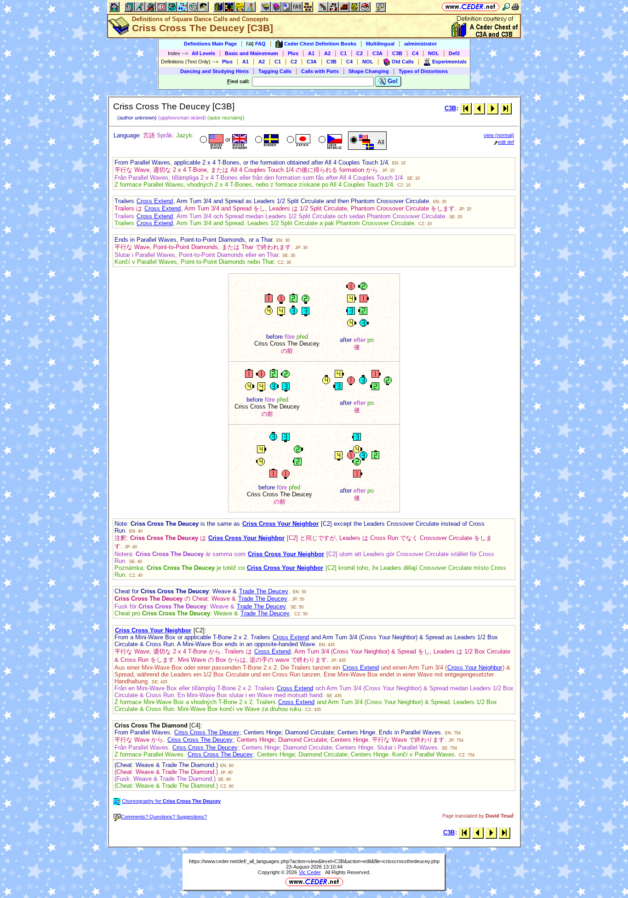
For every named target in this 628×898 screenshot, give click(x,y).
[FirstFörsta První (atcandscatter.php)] (466, 108)
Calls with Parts (320, 71)
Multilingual (380, 43)
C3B (397, 53)
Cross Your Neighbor (474, 667)
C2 (359, 53)
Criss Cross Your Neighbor (280, 523)
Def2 (454, 53)
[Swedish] (266, 140)
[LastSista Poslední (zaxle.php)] (506, 108)
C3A (377, 53)
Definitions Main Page (210, 43)
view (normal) (499, 135)
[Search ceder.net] (506, 6)
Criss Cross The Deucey (207, 732)
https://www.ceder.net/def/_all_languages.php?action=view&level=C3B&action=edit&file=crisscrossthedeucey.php (314, 861)
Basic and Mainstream (251, 53)
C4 (415, 53)
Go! (392, 81)
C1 (343, 53)
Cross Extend (155, 201)
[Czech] (329, 140)
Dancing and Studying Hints (214, 71)
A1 (311, 53)
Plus (293, 53)
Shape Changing (368, 71)
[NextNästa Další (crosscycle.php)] (492, 108)
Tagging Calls (274, 71)
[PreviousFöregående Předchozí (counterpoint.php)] (479, 108)
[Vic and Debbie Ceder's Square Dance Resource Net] (470, 6)
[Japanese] (297, 140)
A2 (327, 53)
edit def (506, 142)
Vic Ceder (310, 872)
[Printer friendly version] (515, 6)
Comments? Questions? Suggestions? (164, 816)
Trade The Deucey (263, 591)
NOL (433, 53)
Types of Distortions (423, 71)
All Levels (203, 53)
